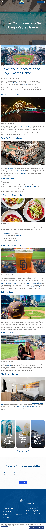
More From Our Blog (23, 451)
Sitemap (27, 513)
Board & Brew (19, 235)
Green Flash (4, 283)
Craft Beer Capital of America (17, 282)
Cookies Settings (4, 527)
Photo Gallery (35, 507)
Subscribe (23, 482)
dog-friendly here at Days (33, 406)
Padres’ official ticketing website (28, 186)
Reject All (41, 527)
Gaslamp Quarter (25, 126)
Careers (27, 510)
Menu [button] (5, 2)
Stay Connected (35, 508)
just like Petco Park (20, 406)
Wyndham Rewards (36, 513)
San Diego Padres (15, 82)
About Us (28, 507)
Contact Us (28, 508)
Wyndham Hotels (36, 511)
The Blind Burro (11, 168)
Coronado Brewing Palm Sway (14, 283)
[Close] (44, 524)
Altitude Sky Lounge (19, 171)
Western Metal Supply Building (36, 286)
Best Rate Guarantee (36, 510)
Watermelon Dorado (37, 283)
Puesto (16, 240)
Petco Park (24, 84)
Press (27, 511)
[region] (23, 526)
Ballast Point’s (29, 283)
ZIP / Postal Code (35, 478)
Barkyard (9, 365)
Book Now (40, 2)
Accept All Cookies (32, 527)
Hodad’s (5, 241)
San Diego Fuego (35, 282)
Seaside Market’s (7, 233)
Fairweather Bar (23, 173)
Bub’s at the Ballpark (21, 170)
